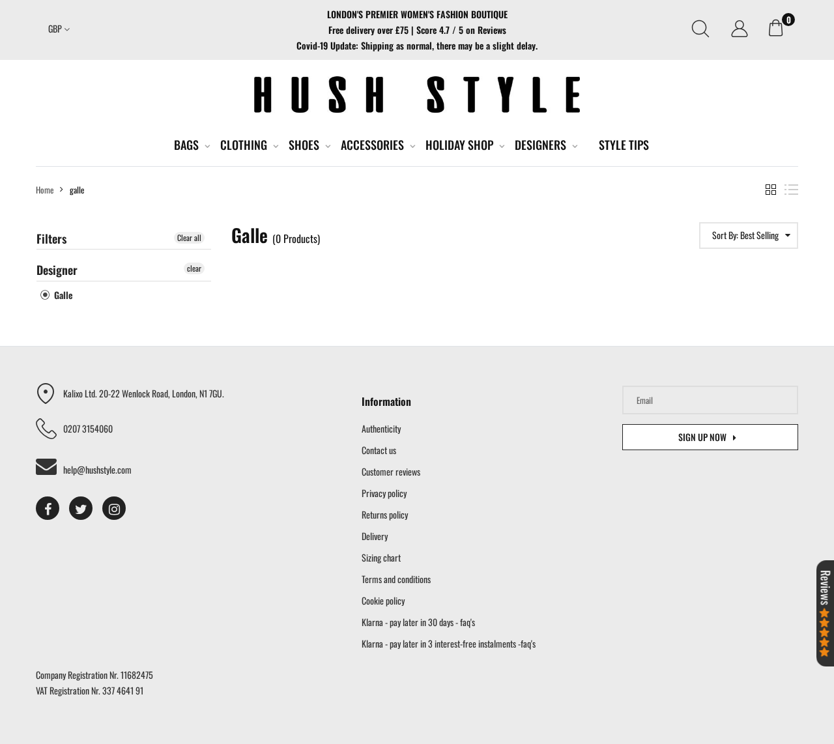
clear (194, 268)
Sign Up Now (702, 437)
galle (62, 295)
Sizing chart (381, 557)
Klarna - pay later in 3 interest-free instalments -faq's (449, 643)
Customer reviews (391, 471)
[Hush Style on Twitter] (81, 508)
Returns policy (385, 514)
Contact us (379, 450)
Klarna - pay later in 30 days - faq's (418, 622)
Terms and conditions (396, 579)
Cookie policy (383, 600)
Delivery (375, 536)
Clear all (189, 237)
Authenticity (381, 428)
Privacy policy (384, 493)
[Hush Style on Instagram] (114, 508)
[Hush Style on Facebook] (47, 508)
